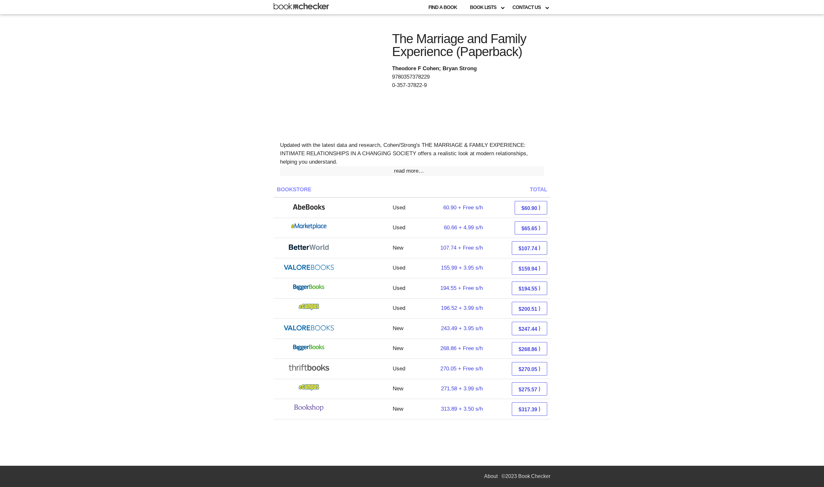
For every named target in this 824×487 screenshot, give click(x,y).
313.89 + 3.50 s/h (462, 409)
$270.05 (529, 369)
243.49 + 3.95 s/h (462, 328)
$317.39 (529, 409)
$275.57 (529, 389)
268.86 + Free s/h (461, 348)
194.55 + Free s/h (461, 288)
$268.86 (529, 349)
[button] (412, 171)
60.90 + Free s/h (463, 208)
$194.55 (529, 288)
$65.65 (530, 228)
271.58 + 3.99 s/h (462, 389)
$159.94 (529, 268)
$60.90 (530, 208)
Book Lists (483, 7)
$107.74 (529, 248)
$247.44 (529, 329)
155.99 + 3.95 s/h (462, 268)
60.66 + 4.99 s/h (463, 227)
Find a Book (442, 7)
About (491, 476)
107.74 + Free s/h (461, 248)
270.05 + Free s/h (461, 369)
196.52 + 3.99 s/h (462, 308)
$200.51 (529, 309)
